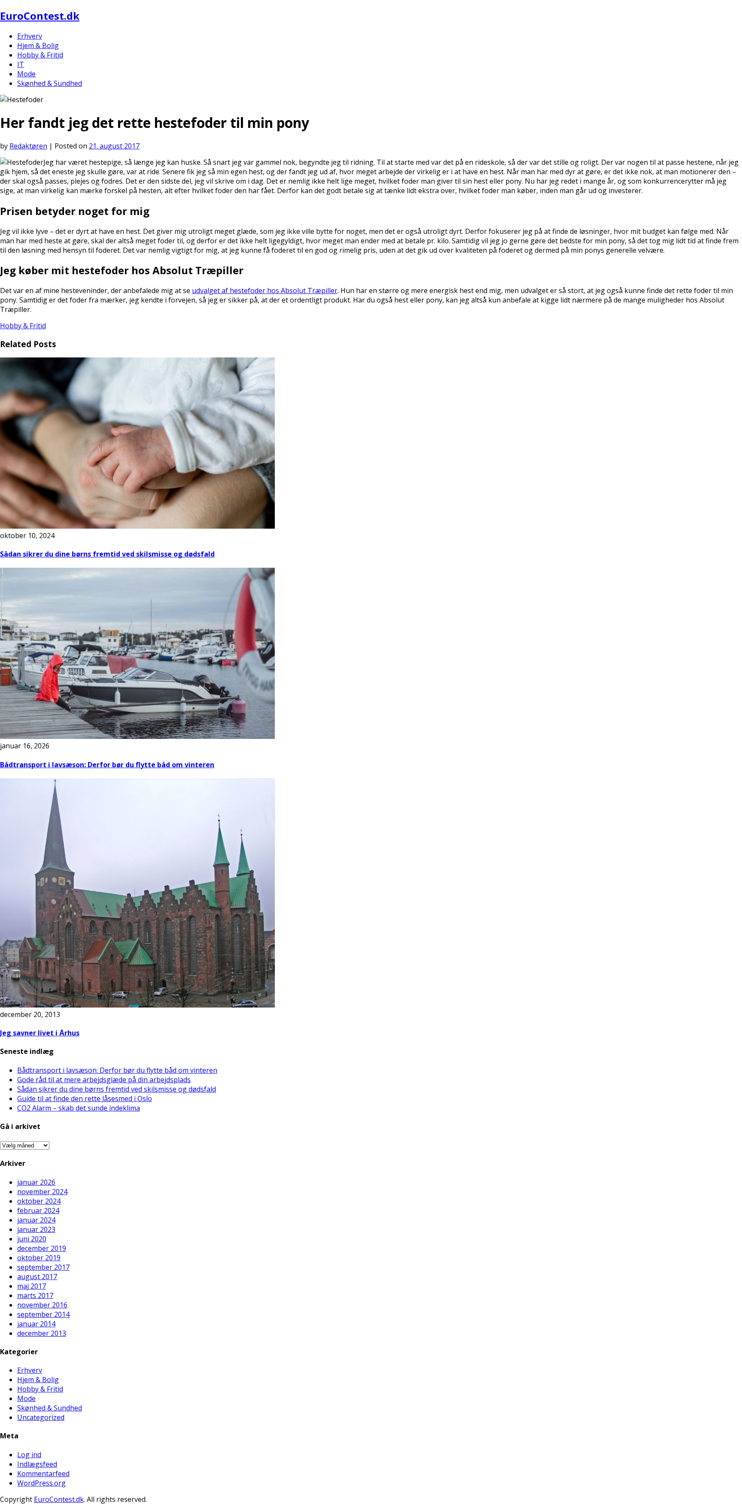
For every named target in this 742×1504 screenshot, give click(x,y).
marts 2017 (35, 1295)
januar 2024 (36, 1220)
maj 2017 (31, 1286)
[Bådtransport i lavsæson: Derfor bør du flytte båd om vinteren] (137, 736)
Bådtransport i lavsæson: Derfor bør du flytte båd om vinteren (107, 764)
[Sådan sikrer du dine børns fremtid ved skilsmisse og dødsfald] (137, 526)
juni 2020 (31, 1239)
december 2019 (41, 1248)
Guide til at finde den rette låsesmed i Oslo (84, 1098)
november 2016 (42, 1305)
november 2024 (42, 1191)
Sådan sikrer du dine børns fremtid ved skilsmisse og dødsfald (107, 554)
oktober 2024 (39, 1201)
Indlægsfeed (37, 1464)
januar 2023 (36, 1229)
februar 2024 (38, 1210)
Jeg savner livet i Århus (39, 1033)
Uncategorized (40, 1417)
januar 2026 (36, 1182)
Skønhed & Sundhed (49, 83)
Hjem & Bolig (38, 45)
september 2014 (43, 1314)
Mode (26, 74)
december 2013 (41, 1333)
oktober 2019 (39, 1257)
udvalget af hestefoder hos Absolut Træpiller (265, 290)
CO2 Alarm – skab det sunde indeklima (78, 1108)
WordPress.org (41, 1483)
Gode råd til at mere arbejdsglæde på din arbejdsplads (104, 1079)
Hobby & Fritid (40, 55)
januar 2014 (36, 1323)
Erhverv (29, 36)
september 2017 (43, 1267)
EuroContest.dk (39, 16)
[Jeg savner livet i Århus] (137, 1005)
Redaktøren (28, 146)
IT (20, 64)
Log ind (29, 1454)
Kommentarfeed (43, 1473)
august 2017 (37, 1276)
